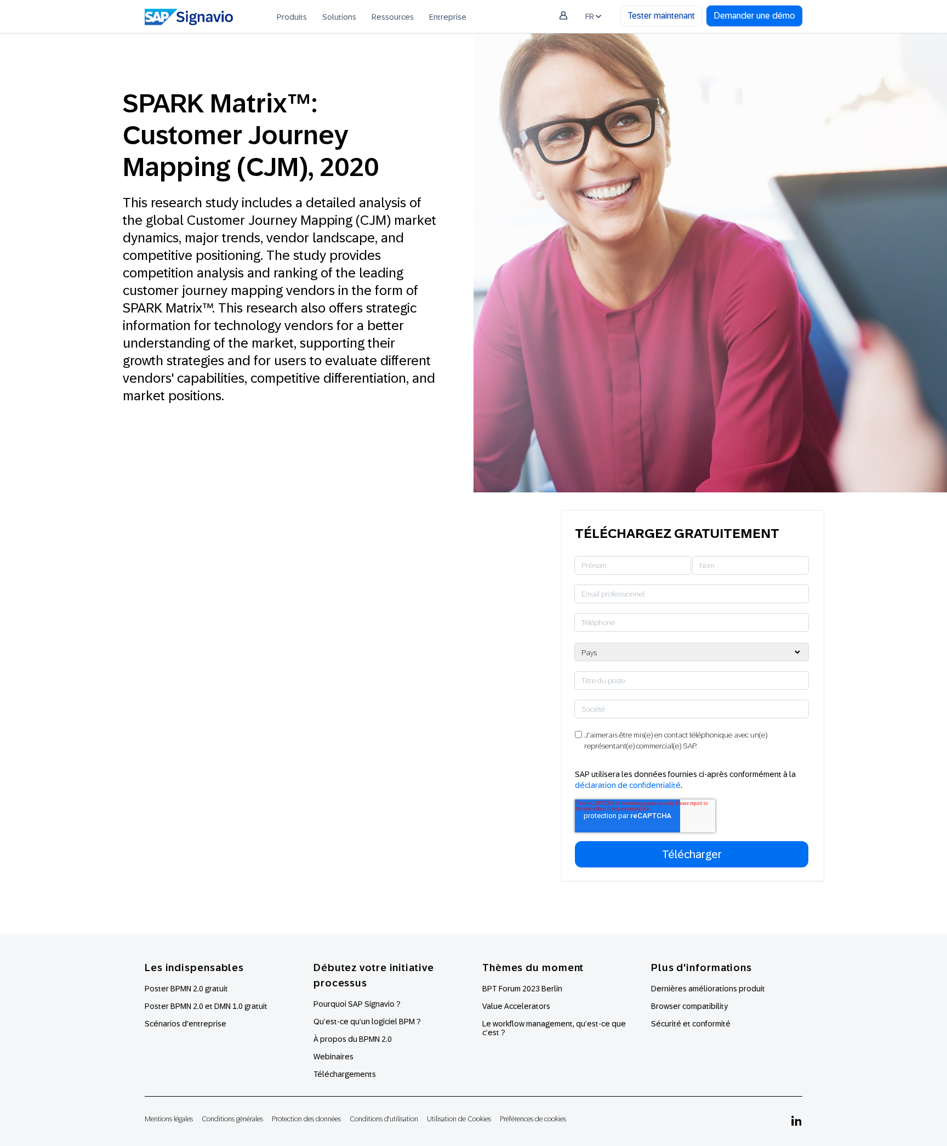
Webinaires (333, 1056)
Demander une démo (754, 15)
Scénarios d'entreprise (185, 1023)
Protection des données (306, 1119)
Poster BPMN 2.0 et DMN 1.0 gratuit (206, 1006)
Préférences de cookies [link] (533, 1119)
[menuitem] (291, 16)
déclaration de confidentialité (628, 785)
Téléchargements (344, 1074)
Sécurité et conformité (691, 1023)
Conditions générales (232, 1119)
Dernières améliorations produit (708, 988)
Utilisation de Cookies (459, 1119)
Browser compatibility (689, 1006)
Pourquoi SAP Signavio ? (357, 1004)
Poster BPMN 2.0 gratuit (186, 988)
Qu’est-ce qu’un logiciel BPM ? (367, 1021)
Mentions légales (169, 1119)
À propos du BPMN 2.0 (352, 1039)
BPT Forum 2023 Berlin (522, 988)
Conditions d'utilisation (384, 1119)
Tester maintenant (661, 15)
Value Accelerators (516, 1006)
